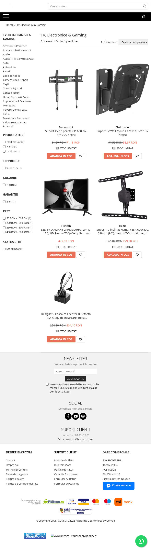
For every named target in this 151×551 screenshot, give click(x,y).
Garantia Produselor (66, 474)
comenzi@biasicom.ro (77, 439)
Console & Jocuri (12, 88)
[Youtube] (75, 416)
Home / (11, 25)
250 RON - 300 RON (17, 227)
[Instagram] (83, 416)
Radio (6, 114)
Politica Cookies (15, 479)
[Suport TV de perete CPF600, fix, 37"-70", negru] (66, 89)
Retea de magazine (17, 474)
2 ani (9, 201)
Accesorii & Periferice (15, 46)
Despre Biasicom (19, 452)
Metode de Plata (64, 460)
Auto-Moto (9, 67)
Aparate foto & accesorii (17, 50)
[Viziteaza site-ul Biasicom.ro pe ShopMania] (35, 536)
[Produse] (6, 17)
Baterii (6, 71)
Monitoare (9, 105)
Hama (10, 146)
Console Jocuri (11, 92)
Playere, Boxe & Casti (15, 109)
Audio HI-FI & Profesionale (18, 59)
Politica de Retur (63, 469)
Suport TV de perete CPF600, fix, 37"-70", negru (66, 133)
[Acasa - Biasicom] (22, 6)
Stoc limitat (13, 249)
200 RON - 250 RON (17, 223)
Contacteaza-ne (121, 485)
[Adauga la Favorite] (80, 156)
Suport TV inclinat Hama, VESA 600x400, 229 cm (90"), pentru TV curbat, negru (123, 231)
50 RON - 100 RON (17, 218)
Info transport (62, 465)
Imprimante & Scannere (17, 101)
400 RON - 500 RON (17, 232)
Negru (10, 184)
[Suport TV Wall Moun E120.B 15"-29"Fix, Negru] (122, 89)
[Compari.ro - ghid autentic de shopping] (114, 535)
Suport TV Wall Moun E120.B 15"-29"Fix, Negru (123, 133)
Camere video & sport (15, 80)
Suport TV (12, 168)
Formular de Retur (65, 479)
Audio (6, 54)
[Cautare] (144, 6)
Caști (6, 84)
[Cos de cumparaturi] (144, 16)
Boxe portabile (11, 75)
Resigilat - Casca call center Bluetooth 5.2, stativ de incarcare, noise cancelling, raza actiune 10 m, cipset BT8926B (66, 316)
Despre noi (12, 465)
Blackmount (13, 142)
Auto (6, 63)
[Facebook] (68, 416)
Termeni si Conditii (17, 469)
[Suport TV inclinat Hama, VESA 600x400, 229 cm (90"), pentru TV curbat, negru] (122, 195)
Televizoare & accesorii (16, 118)
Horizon (11, 151)
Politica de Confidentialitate (22, 483)
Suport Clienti (65, 452)
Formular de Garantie (66, 483)
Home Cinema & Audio (16, 97)
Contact (10, 460)
